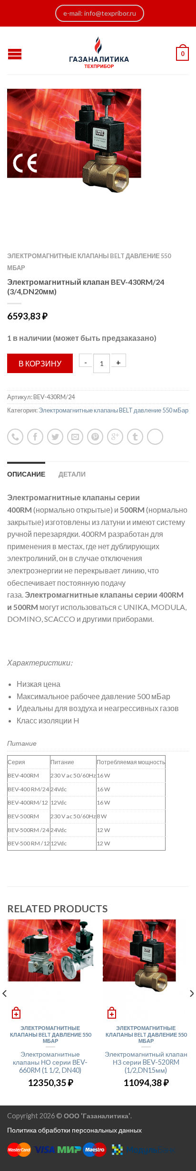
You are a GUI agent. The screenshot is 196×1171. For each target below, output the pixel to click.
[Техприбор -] (99, 50)
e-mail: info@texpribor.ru (99, 13)
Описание (26, 474)
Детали (72, 474)
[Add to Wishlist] (165, 112)
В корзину (40, 363)
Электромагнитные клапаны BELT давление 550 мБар (113, 410)
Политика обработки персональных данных (74, 1130)
